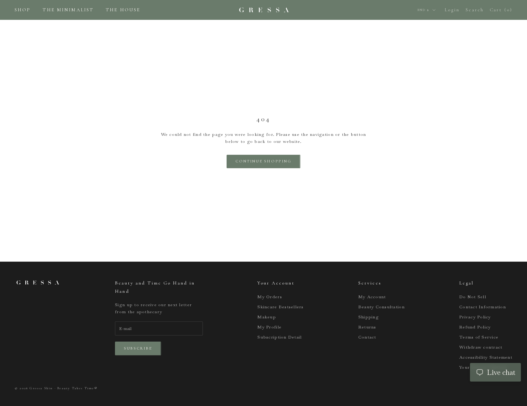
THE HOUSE (123, 10)
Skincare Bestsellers (280, 307)
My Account (372, 296)
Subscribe (138, 348)
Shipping (368, 317)
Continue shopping (263, 161)
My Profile (269, 327)
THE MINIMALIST (68, 10)
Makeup (266, 317)
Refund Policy (475, 327)
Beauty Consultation (381, 307)
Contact (367, 337)
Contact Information (482, 307)
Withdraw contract (480, 347)
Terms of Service (478, 337)
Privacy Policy (475, 317)
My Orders (269, 296)
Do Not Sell (472, 296)
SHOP (22, 10)
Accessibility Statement (485, 357)
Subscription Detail (279, 337)
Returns (367, 327)
